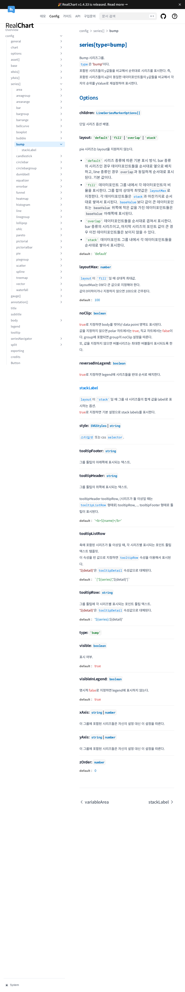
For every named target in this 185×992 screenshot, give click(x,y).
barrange (22, 120)
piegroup (22, 259)
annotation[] (19, 302)
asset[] (15, 59)
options (16, 53)
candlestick (24, 156)
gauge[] (16, 296)
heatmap (22, 198)
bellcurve (22, 126)
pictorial (22, 241)
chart (14, 47)
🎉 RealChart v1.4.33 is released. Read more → (93, 4)
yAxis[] (15, 78)
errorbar (22, 186)
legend (15, 326)
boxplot (21, 132)
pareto (20, 235)
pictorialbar (24, 247)
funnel (20, 192)
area (19, 89)
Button (15, 363)
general (16, 41)
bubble (21, 138)
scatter (21, 265)
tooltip (15, 332)
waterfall (22, 290)
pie (18, 253)
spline (20, 271)
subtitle (16, 314)
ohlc (19, 229)
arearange (23, 101)
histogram (23, 204)
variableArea (97, 802)
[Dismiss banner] (179, 4)
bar (18, 107)
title (13, 308)
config (9, 36)
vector (20, 284)
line (18, 210)
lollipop (21, 223)
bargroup (22, 114)
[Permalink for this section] (130, 44)
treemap (22, 277)
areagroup (23, 95)
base (14, 65)
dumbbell (23, 174)
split (14, 344)
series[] (16, 84)
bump (20, 144)
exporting (17, 350)
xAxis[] (15, 71)
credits (15, 357)
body (14, 320)
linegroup (23, 217)
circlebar (22, 162)
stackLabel (29, 150)
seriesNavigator (21, 338)
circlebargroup (26, 168)
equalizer (22, 180)
